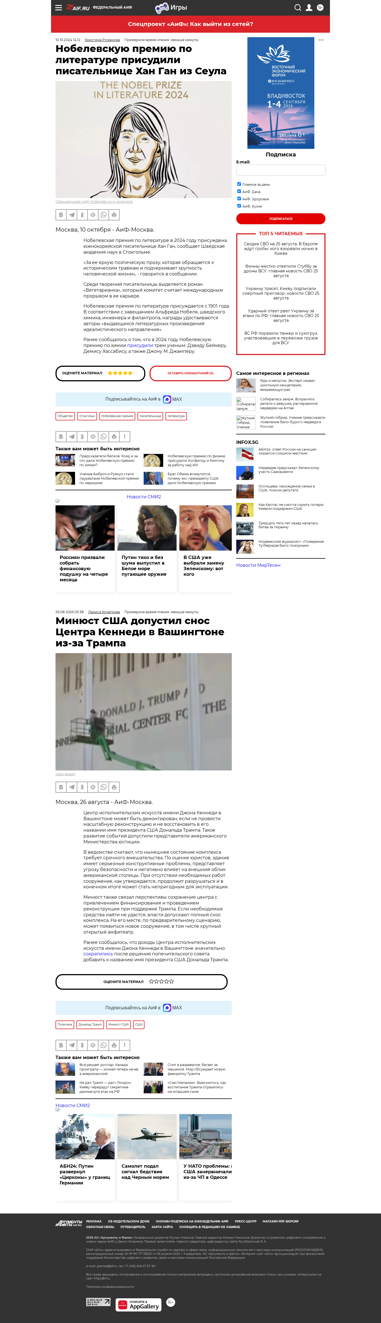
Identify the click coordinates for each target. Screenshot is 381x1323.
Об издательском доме (128, 1221)
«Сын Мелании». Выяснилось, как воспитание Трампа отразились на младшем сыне (197, 1087)
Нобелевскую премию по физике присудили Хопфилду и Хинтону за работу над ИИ (196, 460)
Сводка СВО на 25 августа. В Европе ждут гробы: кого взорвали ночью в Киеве (281, 249)
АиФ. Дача (251, 192)
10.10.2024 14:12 (68, 40)
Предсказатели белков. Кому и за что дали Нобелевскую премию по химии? (108, 460)
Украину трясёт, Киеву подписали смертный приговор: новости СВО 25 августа (280, 293)
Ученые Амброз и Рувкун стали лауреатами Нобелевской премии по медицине (109, 478)
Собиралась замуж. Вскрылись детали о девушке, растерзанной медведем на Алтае (289, 403)
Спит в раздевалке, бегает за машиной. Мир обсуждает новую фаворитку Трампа (196, 1069)
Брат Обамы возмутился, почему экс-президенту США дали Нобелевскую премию (193, 478)
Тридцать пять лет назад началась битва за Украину (288, 525)
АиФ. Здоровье (255, 199)
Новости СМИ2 (144, 496)
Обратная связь (100, 1227)
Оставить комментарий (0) (191, 373)
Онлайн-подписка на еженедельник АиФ (192, 1221)
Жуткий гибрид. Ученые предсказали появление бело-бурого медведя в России (292, 422)
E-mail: (243, 162)
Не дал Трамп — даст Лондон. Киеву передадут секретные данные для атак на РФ (105, 1087)
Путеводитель (132, 1227)
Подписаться (280, 219)
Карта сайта (162, 1227)
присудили (140, 345)
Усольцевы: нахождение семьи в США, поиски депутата (287, 488)
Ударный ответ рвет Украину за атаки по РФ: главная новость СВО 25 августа (281, 316)
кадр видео (65, 774)
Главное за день (256, 184)
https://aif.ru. (102, 1278)
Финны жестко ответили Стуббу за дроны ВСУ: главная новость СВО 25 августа (281, 271)
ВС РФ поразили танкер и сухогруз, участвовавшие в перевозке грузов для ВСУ (281, 338)
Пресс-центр (245, 1221)
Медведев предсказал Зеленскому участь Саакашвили (289, 470)
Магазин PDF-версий (280, 1221)
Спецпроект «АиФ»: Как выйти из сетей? (190, 24)
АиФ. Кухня (252, 206)
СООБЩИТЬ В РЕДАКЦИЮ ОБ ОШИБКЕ (209, 1227)
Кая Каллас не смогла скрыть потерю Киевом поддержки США (291, 507)
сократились (98, 953)
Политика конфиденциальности (110, 1287)
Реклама (94, 1221)
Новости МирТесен (258, 565)
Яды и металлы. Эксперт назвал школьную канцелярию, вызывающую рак (287, 385)
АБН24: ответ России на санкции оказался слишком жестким (287, 451)
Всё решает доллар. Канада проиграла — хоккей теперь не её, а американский (109, 1069)
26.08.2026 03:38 (70, 612)
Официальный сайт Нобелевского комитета (94, 201)
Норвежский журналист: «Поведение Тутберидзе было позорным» (291, 544)
